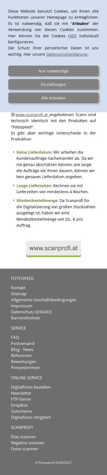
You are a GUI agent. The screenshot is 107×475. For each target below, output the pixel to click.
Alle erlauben (53, 97)
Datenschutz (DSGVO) (31, 311)
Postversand (22, 343)
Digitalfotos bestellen (31, 387)
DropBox (19, 405)
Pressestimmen (25, 367)
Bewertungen (23, 361)
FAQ (15, 337)
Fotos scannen (24, 448)
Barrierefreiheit (25, 318)
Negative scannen (27, 442)
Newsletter (21, 393)
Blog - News (22, 349)
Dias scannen (23, 436)
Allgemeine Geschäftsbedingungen (43, 299)
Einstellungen (53, 84)
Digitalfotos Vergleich (31, 417)
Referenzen (21, 355)
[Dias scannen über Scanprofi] (53, 255)
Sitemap (18, 293)
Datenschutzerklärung (66, 54)
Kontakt (18, 287)
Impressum (21, 305)
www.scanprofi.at (32, 114)
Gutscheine (21, 411)
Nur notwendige (54, 71)
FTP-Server (21, 399)
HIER (72, 35)
